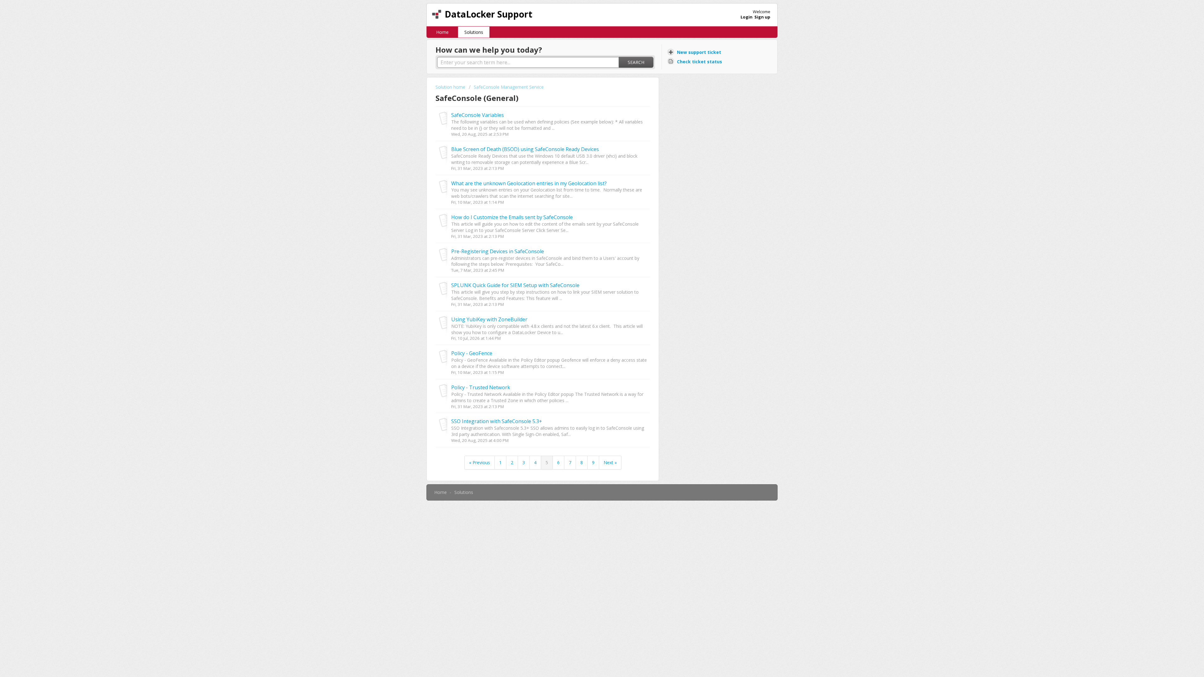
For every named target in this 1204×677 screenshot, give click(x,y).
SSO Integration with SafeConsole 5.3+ (496, 421)
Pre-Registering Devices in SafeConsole (497, 251)
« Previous (479, 462)
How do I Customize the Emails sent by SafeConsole (512, 217)
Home (442, 32)
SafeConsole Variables (477, 115)
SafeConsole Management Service (509, 87)
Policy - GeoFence (471, 353)
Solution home (451, 87)
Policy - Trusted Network (480, 387)
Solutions (473, 32)
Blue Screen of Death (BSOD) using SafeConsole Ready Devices (525, 149)
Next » (610, 462)
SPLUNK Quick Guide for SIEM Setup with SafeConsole (515, 285)
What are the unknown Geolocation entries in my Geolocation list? (529, 183)
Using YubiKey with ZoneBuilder (489, 319)
